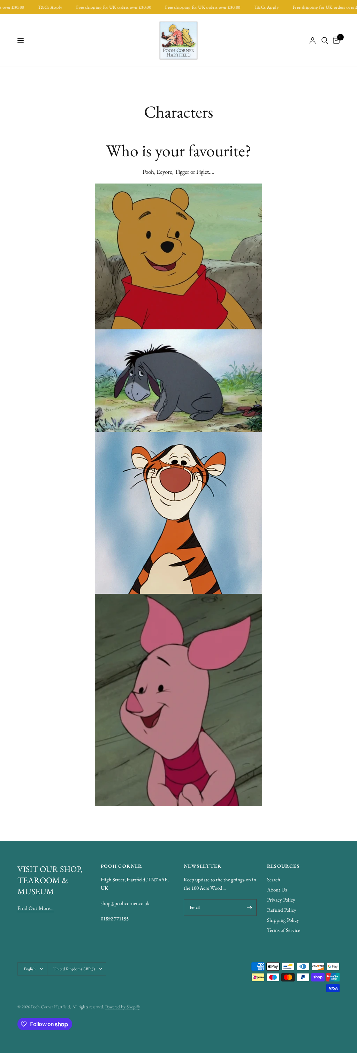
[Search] (325, 40)
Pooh (148, 172)
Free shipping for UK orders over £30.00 (105, 7)
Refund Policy (281, 909)
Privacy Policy (281, 899)
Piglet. (203, 172)
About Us (277, 889)
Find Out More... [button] (35, 908)
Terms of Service (283, 930)
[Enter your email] (250, 907)
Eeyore (164, 172)
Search (273, 879)
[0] (335, 40)
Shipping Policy (283, 920)
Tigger (182, 172)
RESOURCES (283, 866)
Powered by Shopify (122, 1007)
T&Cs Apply (41, 7)
